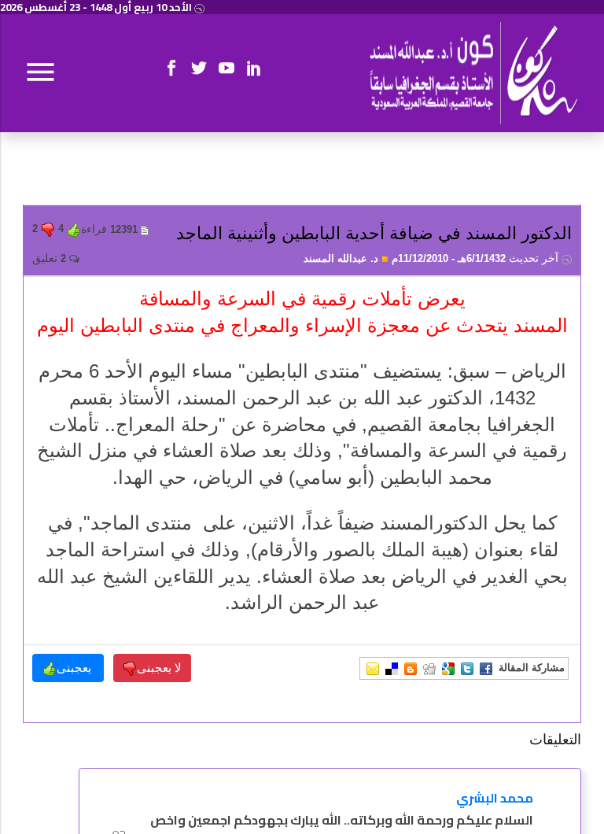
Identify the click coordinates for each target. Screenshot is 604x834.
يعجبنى (75, 667)
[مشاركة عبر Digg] (429, 667)
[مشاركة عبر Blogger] (410, 667)
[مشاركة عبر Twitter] (467, 667)
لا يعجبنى (159, 667)
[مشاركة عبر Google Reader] (448, 667)
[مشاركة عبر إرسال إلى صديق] (372, 667)
